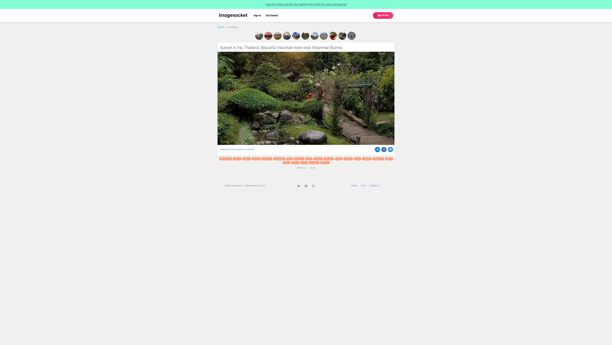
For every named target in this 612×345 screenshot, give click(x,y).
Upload (383, 15)
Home (221, 27)
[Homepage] (233, 15)
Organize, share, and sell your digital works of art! (306, 4)
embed (239, 149)
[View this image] (259, 36)
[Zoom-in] (306, 98)
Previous (301, 168)
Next (312, 168)
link (233, 149)
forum (251, 149)
